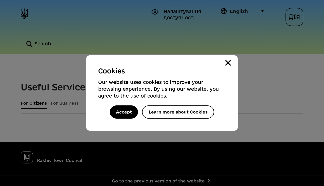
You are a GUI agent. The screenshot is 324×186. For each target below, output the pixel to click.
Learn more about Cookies (178, 111)
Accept (124, 111)
